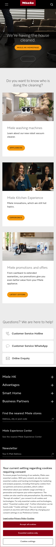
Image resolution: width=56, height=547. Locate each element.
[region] (28, 503)
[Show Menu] (6, 5)
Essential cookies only (28, 533)
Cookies (30, 519)
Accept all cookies (28, 524)
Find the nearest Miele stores (22, 413)
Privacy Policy (20, 519)
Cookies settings (27, 541)
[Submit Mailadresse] (52, 454)
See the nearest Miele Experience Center (22, 437)
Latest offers (17, 295)
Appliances (16, 148)
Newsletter (9, 448)
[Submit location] (52, 419)
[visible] (26, 334)
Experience (16, 218)
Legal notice (8, 519)
